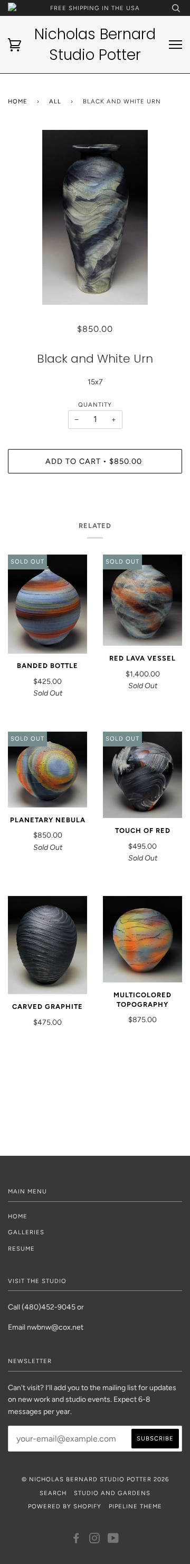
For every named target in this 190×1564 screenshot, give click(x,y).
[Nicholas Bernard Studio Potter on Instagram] (94, 1540)
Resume (21, 1248)
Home (17, 101)
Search (53, 1493)
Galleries (26, 1232)
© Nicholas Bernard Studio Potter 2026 (95, 1479)
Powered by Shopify (64, 1506)
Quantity (95, 404)
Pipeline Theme (135, 1506)
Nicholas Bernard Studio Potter (95, 44)
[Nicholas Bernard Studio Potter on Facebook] (76, 1540)
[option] (95, 217)
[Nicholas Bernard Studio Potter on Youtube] (113, 1540)
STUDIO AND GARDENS (112, 1493)
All (55, 101)
